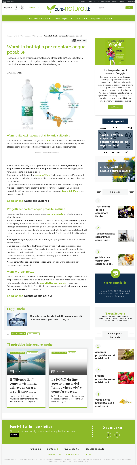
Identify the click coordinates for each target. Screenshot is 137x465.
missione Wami (42, 175)
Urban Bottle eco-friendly (53, 283)
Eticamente (105, 2)
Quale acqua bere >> (37, 200)
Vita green (33, 334)
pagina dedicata (54, 214)
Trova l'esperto (62, 18)
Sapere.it (131, 2)
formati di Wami (70, 191)
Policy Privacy (72, 454)
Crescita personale (119, 2)
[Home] (68, 9)
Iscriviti (32, 8)
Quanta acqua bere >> (38, 295)
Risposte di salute (100, 18)
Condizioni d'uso (54, 454)
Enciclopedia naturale (36, 18)
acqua (46, 140)
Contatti (51, 449)
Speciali (80, 18)
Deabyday (82, 2)
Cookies (87, 454)
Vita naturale (18, 334)
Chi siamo (35, 449)
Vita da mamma (93, 2)
